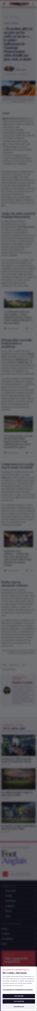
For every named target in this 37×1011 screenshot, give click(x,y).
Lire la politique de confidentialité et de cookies (18, 989)
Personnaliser (19, 1006)
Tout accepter (19, 1001)
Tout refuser (18, 996)
